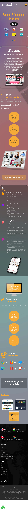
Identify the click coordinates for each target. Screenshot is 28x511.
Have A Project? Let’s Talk (14, 382)
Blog (2, 467)
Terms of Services (5, 474)
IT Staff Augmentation (6, 454)
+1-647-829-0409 (8, 439)
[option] (10, 404)
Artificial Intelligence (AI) (7, 458)
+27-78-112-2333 (20, 439)
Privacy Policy (4, 473)
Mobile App (4, 449)
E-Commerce (4, 451)
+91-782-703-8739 (20, 431)
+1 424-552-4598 (8, 431)
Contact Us (4, 469)
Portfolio (3, 465)
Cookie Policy (4, 471)
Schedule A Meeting (16, 177)
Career (3, 476)
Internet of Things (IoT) (7, 456)
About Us (3, 464)
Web (2, 447)
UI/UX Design (4, 452)
